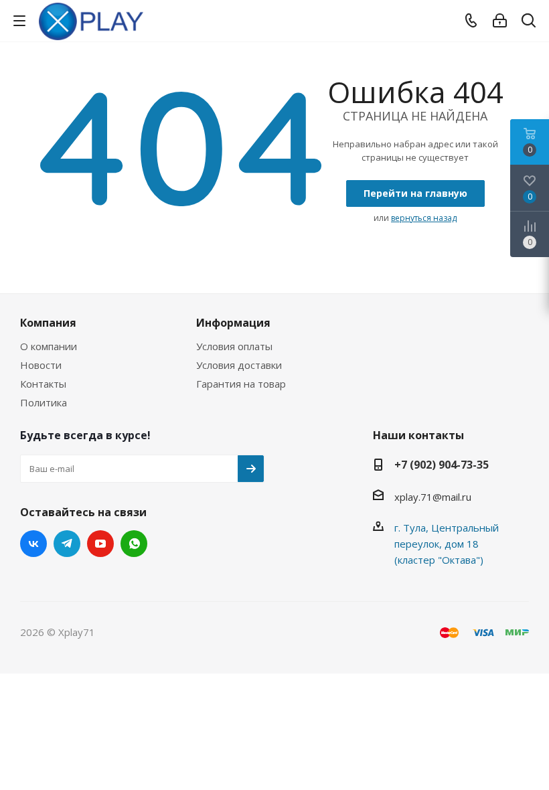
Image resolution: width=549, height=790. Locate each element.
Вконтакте (33, 543)
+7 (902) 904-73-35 (441, 464)
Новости (41, 365)
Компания (48, 322)
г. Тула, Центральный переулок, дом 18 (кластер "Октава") (446, 543)
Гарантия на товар (241, 383)
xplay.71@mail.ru (432, 496)
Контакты (43, 383)
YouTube (100, 543)
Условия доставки (239, 365)
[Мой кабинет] (500, 20)
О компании (48, 346)
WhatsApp (134, 543)
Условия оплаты (234, 346)
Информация (233, 322)
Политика (43, 402)
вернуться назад (424, 218)
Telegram (67, 543)
